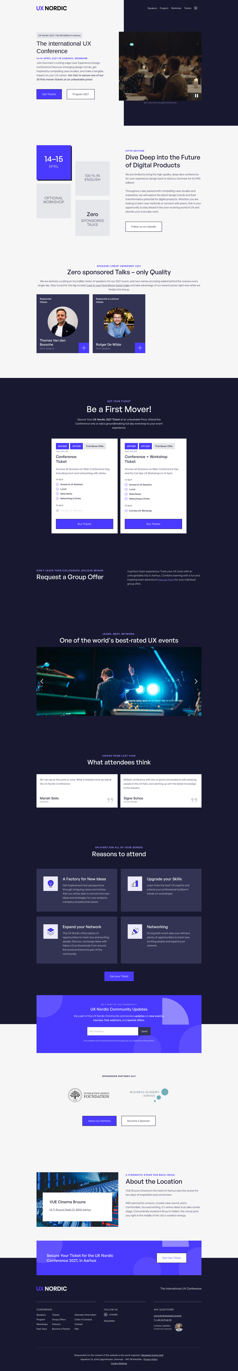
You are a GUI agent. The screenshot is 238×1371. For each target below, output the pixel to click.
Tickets (187, 8)
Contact (79, 1324)
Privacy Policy (151, 1359)
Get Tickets (49, 94)
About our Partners (99, 1120)
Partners (56, 1324)
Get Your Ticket (171, 1257)
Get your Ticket (119, 976)
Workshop (176, 8)
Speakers (152, 8)
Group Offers (59, 1319)
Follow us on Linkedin (143, 226)
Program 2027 (81, 94)
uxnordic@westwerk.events (168, 1315)
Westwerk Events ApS (152, 1355)
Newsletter (109, 1321)
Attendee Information (85, 1315)
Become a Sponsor (138, 1120)
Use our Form (166, 579)
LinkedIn (113, 1314)
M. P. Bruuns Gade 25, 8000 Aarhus (70, 1209)
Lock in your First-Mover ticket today (108, 285)
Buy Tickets (84, 524)
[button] (42, 681)
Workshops (42, 1324)
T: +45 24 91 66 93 (162, 1319)
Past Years (41, 1329)
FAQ (77, 1329)
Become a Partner (61, 1329)
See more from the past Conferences (160, 102)
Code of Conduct (83, 1319)
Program (164, 8)
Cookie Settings (119, 1363)
